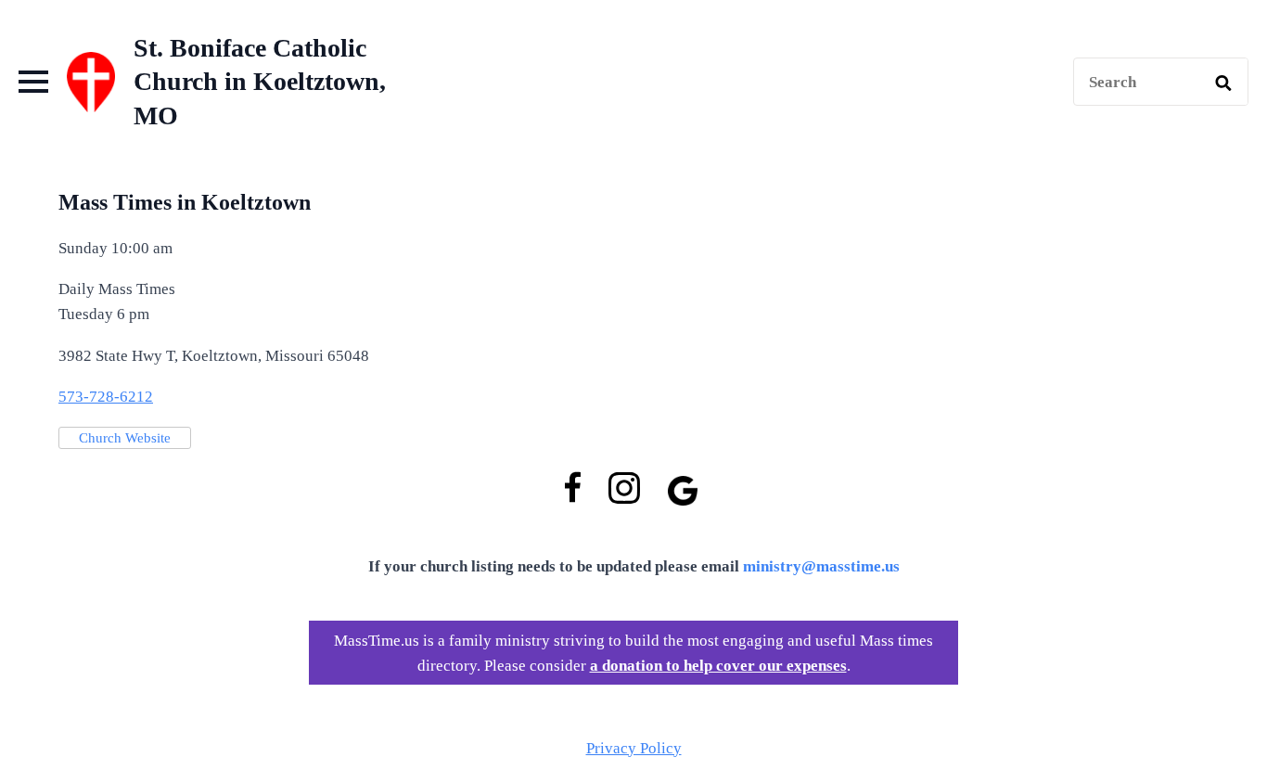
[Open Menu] (33, 81)
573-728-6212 (105, 396)
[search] (1223, 82)
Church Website (125, 437)
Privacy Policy (634, 748)
